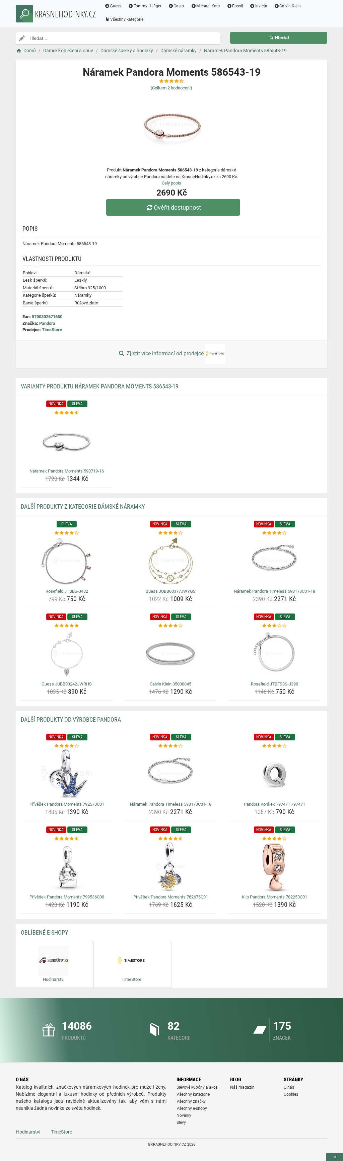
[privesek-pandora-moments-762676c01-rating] (170, 839)
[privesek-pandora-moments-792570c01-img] (67, 774)
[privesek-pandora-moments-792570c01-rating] (67, 746)
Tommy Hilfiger (147, 6)
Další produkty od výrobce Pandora (71, 719)
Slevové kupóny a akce (197, 1087)
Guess (115, 6)
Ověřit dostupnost (177, 207)
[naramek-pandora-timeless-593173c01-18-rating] (274, 533)
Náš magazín (242, 1087)
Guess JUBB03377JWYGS (170, 591)
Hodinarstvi (28, 1132)
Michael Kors (208, 6)
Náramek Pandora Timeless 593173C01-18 (274, 591)
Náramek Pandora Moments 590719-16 (66, 471)
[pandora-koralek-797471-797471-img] (274, 774)
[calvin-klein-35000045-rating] (170, 626)
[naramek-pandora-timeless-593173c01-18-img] (274, 561)
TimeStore (52, 329)
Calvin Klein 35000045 (170, 683)
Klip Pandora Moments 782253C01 (274, 896)
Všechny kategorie (126, 19)
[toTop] (334, 1157)
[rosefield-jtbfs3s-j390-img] (274, 654)
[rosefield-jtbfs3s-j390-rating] (274, 626)
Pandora (47, 323)
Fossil (237, 6)
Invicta (261, 6)
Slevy (181, 1122)
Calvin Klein (290, 6)
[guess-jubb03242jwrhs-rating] (67, 626)
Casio (179, 6)
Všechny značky (191, 1101)
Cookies (291, 1094)
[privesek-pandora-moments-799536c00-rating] (67, 839)
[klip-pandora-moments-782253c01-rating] (274, 839)
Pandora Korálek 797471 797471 (274, 804)
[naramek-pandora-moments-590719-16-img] (67, 441)
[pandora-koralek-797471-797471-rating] (274, 746)
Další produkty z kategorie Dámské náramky (83, 506)
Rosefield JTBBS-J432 (67, 591)
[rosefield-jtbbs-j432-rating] (67, 533)
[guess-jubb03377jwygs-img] (170, 561)
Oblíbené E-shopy (44, 932)
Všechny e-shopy (192, 1108)
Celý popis (171, 183)
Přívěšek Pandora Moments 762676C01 (170, 896)
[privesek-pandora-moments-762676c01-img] (170, 867)
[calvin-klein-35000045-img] (170, 654)
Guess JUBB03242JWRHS (67, 683)
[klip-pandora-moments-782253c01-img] (274, 867)
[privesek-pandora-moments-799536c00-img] (67, 867)
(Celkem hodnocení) (171, 87)
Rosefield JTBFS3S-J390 (274, 683)
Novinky (184, 1115)
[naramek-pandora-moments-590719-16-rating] (67, 413)
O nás (289, 1087)
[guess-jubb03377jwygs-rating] (170, 533)
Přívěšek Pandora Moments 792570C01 (66, 804)
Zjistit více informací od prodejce (165, 353)
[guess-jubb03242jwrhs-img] (67, 654)
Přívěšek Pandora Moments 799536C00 (66, 896)
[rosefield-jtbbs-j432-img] (67, 561)
